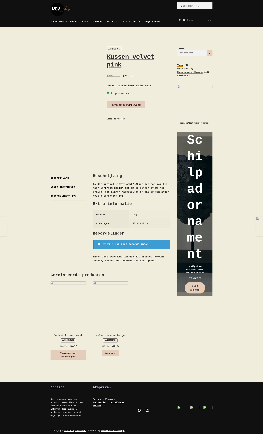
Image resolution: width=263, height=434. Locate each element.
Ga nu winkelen (195, 287)
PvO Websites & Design (112, 430)
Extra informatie (63, 187)
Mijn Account (153, 21)
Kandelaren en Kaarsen (64, 21)
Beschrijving (60, 178)
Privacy (97, 399)
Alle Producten (131, 21)
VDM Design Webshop (75, 430)
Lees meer (110, 353)
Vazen (85, 21)
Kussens (97, 21)
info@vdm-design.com (114, 188)
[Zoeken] (209, 53)
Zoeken (180, 48)
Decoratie (112, 21)
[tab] (68, 178)
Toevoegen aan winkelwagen (125, 104)
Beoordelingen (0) (63, 196)
